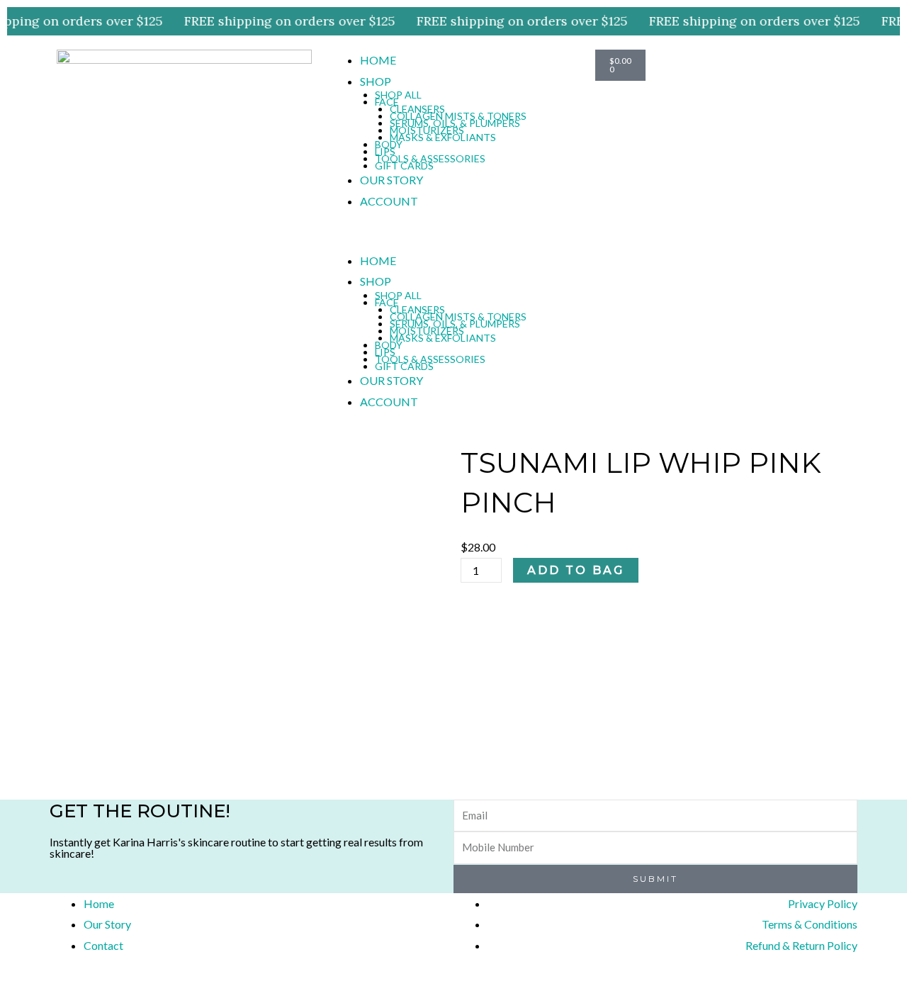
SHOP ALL (398, 95)
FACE (387, 102)
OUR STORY (391, 179)
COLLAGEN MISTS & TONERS (458, 116)
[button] (453, 239)
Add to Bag (575, 570)
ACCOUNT (389, 201)
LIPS (385, 151)
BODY (388, 144)
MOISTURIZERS (427, 130)
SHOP (375, 81)
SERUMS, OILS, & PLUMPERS (455, 123)
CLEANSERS (417, 109)
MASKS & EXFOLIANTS (443, 137)
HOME (378, 60)
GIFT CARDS (404, 165)
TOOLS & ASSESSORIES (430, 158)
